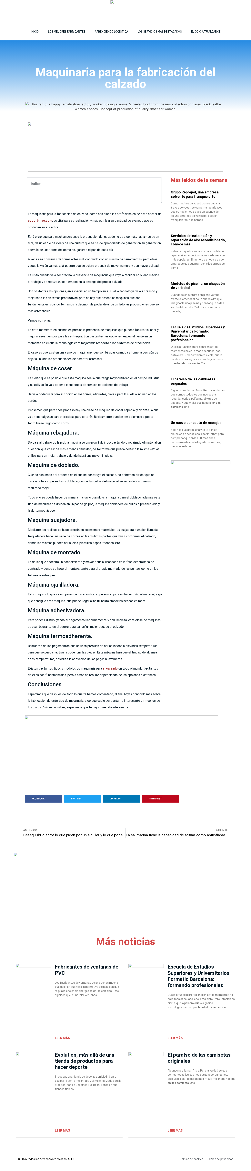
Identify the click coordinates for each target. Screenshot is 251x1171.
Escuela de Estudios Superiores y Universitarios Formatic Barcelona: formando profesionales (198, 333)
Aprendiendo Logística (111, 31)
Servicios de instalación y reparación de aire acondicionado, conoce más (198, 240)
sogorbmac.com (40, 220)
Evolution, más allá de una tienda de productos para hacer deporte (84, 1061)
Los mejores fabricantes (66, 31)
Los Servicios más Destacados (159, 31)
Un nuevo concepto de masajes (196, 423)
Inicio (35, 31)
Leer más (62, 1038)
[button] (233, 12)
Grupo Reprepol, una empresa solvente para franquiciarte (195, 194)
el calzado (110, 668)
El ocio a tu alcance (205, 31)
